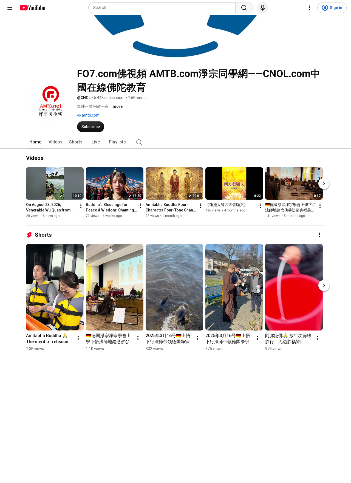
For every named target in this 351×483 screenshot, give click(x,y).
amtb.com (90, 115)
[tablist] (175, 142)
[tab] (35, 142)
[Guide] (10, 7)
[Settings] (309, 7)
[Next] (323, 183)
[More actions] (80, 205)
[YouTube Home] (32, 7)
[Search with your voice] (262, 7)
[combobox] (163, 7)
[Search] (244, 7)
